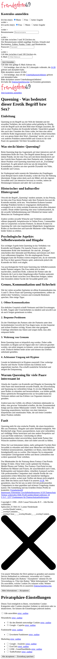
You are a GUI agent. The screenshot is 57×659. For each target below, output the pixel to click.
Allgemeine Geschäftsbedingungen (25, 492)
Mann (18, 20)
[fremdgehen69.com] (15, 90)
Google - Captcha (23, 625)
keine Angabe (37, 20)
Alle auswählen (10, 613)
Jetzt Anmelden (8, 62)
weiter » (4, 22)
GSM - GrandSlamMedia (26, 649)
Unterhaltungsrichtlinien (36, 75)
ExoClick (19, 646)
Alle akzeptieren (8, 657)
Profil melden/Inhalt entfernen (35, 495)
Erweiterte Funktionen (25, 634)
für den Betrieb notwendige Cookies (30, 622)
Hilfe (19, 495)
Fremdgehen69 (16, 490)
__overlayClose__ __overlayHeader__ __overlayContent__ (26, 514)
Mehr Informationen (9, 591)
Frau (26, 20)
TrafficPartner (21, 652)
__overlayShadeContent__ (12, 509)
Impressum (6, 492)
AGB (53, 67)
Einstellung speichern (25, 657)
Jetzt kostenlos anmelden (11, 93)
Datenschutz (50, 492)
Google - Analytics (23, 644)
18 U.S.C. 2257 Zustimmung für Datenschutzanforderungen (25, 496)
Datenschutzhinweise (21, 82)
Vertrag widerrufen (9, 495)
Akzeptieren (24, 591)
